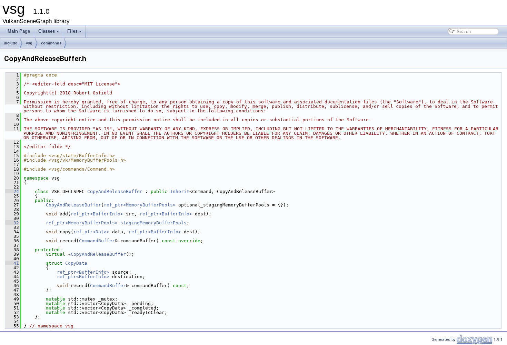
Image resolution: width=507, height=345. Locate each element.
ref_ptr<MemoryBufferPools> (140, 204)
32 (12, 222)
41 (12, 263)
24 (12, 191)
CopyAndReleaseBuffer (114, 191)
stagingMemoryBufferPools (153, 222)
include (10, 43)
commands (51, 43)
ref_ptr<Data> (91, 231)
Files (72, 31)
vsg (29, 43)
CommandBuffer (97, 240)
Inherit (179, 191)
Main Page (19, 31)
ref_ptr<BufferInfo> (97, 213)
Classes (46, 31)
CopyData (76, 263)
